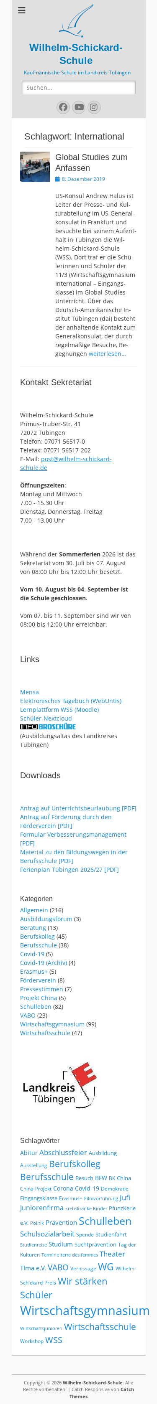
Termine (50, 1255)
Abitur (29, 1153)
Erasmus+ (34, 971)
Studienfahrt (111, 1234)
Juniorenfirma (42, 1207)
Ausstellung (33, 1165)
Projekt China (38, 998)
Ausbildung (103, 1153)
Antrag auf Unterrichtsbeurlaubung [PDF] (78, 808)
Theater (112, 1254)
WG (106, 1266)
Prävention (61, 1222)
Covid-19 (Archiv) (43, 963)
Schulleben (35, 1006)
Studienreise (33, 1245)
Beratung (33, 928)
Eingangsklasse (38, 1198)
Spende (85, 1234)
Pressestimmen (41, 989)
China (124, 1178)
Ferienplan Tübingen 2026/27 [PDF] (69, 869)
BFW (101, 1178)
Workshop (32, 1341)
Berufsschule (38, 945)
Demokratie (115, 1188)
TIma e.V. (33, 1268)
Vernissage (83, 1268)
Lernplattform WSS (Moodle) (59, 709)
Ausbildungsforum (46, 919)
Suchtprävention (95, 1244)
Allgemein (34, 910)
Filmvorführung (101, 1198)
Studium (61, 1244)
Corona (63, 1188)
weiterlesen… (107, 354)
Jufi (125, 1197)
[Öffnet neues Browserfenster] (48, 727)
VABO (28, 1015)
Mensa (29, 692)
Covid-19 (32, 954)
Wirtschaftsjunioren (41, 1328)
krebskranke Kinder (86, 1208)
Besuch (84, 1178)
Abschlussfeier (63, 1152)
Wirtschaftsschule (45, 1033)
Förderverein (38, 980)
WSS (53, 1340)
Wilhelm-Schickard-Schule (93, 1382)
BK (112, 1178)
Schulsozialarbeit (47, 1234)
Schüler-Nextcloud (46, 718)
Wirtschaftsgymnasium (52, 1024)
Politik (37, 1223)
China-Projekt (35, 1188)
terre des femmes (79, 1255)
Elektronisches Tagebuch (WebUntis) (70, 701)
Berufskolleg (37, 936)
